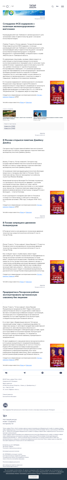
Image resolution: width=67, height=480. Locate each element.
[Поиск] (52, 6)
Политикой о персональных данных (30, 473)
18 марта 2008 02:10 (40, 287)
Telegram (29, 102)
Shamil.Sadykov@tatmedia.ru (10, 466)
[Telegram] (24, 372)
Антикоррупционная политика (11, 451)
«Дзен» (22, 102)
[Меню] (62, 6)
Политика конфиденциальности (11, 462)
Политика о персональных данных (12, 448)
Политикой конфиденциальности (51, 473)
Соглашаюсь (33, 476)
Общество (42, 17)
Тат (12, 6)
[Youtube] (61, 373)
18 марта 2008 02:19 (40, 135)
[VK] (6, 372)
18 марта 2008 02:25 (40, 18)
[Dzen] (42, 373)
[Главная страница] (32, 6)
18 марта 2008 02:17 (40, 217)
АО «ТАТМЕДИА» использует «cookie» (12, 454)
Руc (4, 6)
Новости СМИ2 (9, 126)
